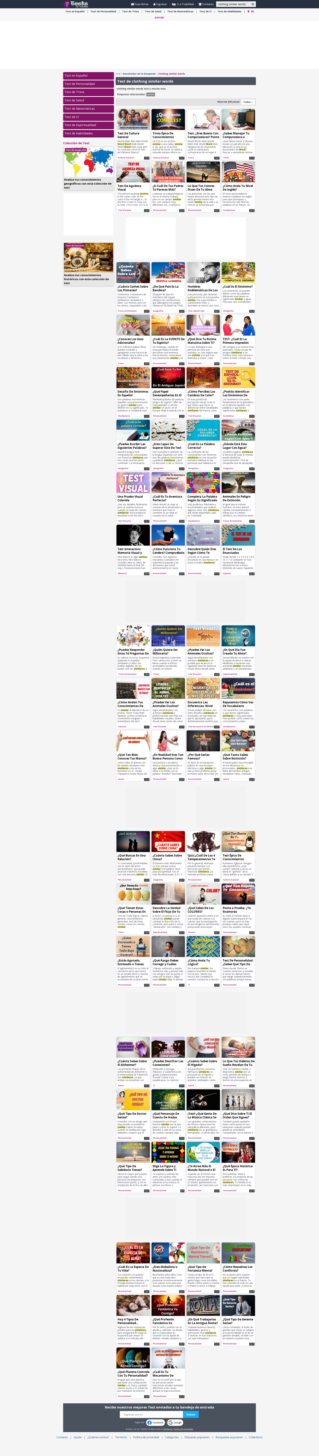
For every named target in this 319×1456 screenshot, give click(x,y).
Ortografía (228, 311)
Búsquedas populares (229, 1437)
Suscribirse (142, 4)
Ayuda (77, 1437)
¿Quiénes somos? (98, 1437)
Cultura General (126, 157)
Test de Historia (75, 245)
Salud (153, 11)
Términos (167, 1429)
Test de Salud (74, 100)
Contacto (208, 4)
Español (75, 11)
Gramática (228, 416)
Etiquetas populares (197, 1437)
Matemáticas (180, 11)
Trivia (130, 11)
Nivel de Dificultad (228, 101)
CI (205, 11)
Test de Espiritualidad (80, 125)
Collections (256, 1437)
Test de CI (71, 117)
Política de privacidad (183, 1429)
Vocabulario (229, 210)
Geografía (158, 311)
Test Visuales (124, 210)
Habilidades (229, 11)
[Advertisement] (159, 44)
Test (118, 73)
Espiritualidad (230, 674)
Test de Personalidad (79, 84)
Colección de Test (76, 143)
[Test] (76, 4)
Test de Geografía (76, 149)
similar (150, 94)
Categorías (172, 1437)
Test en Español (75, 75)
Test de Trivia (74, 92)
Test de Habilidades (78, 133)
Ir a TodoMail (185, 4)
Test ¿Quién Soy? (196, 311)
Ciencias (122, 726)
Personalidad (103, 11)
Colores (191, 932)
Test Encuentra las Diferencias (203, 726)
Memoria (122, 573)
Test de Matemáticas (79, 108)
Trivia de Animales (127, 311)
